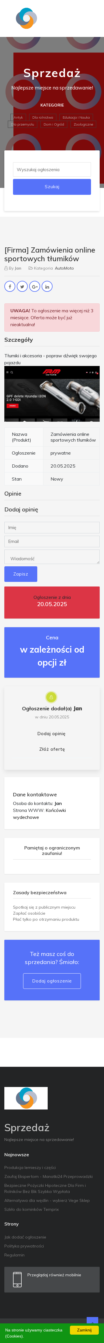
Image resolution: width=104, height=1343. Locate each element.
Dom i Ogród (54, 124)
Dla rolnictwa (42, 117)
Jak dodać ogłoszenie (25, 1237)
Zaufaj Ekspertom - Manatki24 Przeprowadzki (48, 1176)
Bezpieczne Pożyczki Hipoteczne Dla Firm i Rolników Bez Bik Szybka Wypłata (45, 1188)
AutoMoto (64, 268)
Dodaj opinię (51, 733)
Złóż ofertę (52, 749)
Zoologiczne (83, 124)
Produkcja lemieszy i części (30, 1167)
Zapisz (20, 574)
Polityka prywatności (24, 1246)
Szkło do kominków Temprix (31, 1209)
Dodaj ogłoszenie (52, 981)
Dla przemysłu (22, 124)
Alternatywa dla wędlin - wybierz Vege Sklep (47, 1200)
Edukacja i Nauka (76, 117)
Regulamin (14, 1255)
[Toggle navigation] (91, 18)
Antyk (18, 117)
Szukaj (52, 186)
